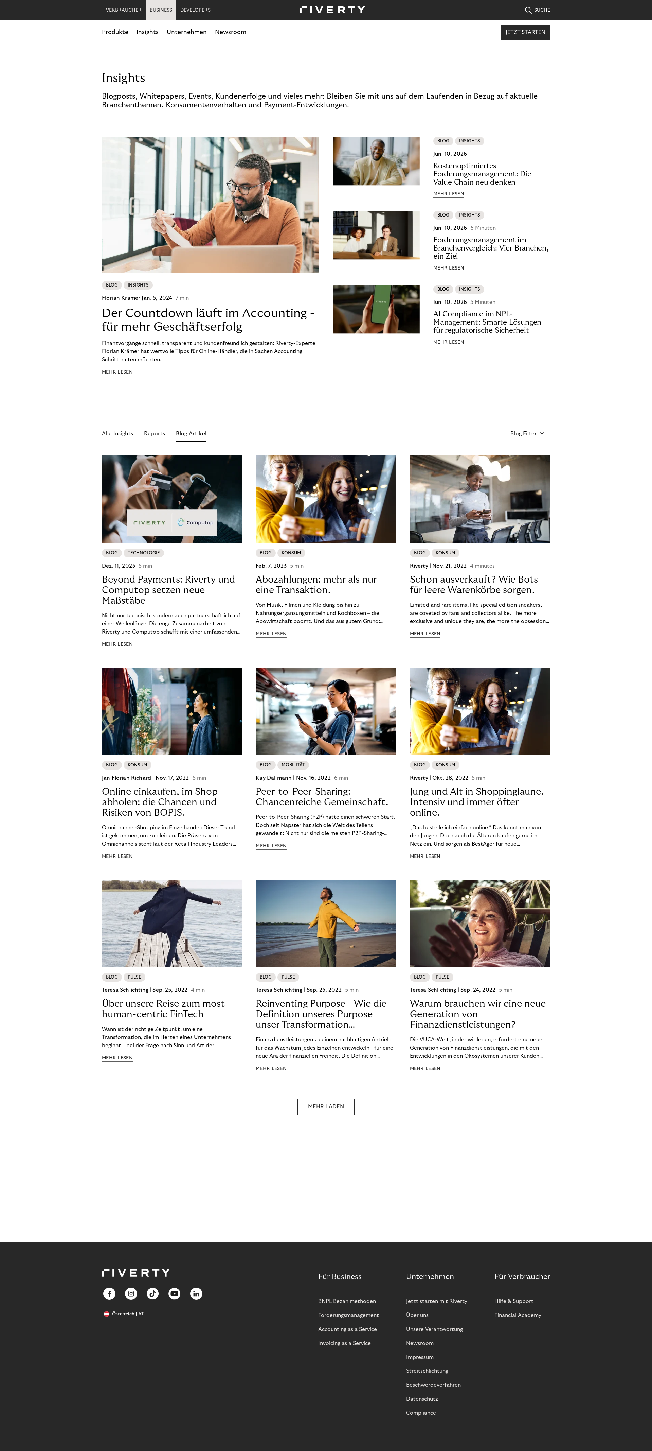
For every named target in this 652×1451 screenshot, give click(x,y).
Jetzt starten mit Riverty (436, 1301)
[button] (527, 434)
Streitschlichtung (427, 1371)
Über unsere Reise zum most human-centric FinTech (163, 1009)
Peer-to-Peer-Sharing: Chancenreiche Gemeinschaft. (322, 797)
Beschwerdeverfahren (433, 1385)
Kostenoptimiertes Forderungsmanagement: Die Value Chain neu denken (482, 174)
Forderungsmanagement (348, 1315)
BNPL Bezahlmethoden (347, 1301)
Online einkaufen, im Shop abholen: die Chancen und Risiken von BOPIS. (160, 802)
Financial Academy (517, 1315)
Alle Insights (117, 433)
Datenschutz (422, 1399)
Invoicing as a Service (344, 1343)
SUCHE (542, 10)
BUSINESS (161, 10)
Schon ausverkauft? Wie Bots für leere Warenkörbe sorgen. (474, 585)
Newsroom (230, 32)
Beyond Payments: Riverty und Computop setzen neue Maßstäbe (168, 590)
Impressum (420, 1357)
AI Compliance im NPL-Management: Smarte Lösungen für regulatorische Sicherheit (487, 322)
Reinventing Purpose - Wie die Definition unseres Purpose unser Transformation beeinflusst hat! (321, 1014)
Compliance (421, 1413)
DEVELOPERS (195, 10)
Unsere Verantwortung (434, 1329)
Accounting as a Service (347, 1329)
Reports (154, 433)
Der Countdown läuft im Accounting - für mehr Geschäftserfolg (208, 320)
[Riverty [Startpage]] (330, 10)
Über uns (417, 1315)
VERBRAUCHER (124, 10)
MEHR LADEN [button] (326, 1106)
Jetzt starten (525, 32)
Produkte (115, 32)
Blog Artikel (191, 433)
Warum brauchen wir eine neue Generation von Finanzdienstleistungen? (478, 1014)
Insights (148, 32)
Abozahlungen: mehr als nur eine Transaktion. (316, 585)
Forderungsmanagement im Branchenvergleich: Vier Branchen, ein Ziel (491, 248)
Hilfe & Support (513, 1301)
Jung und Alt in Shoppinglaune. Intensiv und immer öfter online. (477, 802)
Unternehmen (187, 32)
